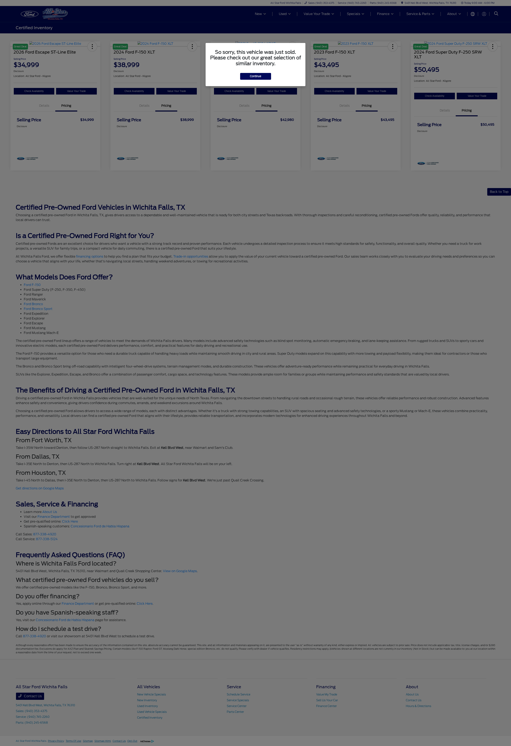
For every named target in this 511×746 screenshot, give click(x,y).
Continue (255, 76)
